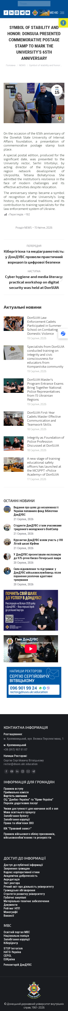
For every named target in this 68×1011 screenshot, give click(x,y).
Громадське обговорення (19, 890)
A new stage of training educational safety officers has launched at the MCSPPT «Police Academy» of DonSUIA (44, 466)
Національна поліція (16, 935)
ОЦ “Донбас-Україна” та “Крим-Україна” (28, 799)
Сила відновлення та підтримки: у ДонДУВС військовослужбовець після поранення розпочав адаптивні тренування (37, 574)
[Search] (46, 3)
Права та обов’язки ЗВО (19, 823)
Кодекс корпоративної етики (22, 872)
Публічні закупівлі (15, 897)
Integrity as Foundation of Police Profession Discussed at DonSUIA (45, 441)
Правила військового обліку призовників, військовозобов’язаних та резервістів (29, 835)
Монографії (11, 912)
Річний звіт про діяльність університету (29, 886)
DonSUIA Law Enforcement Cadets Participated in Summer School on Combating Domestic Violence (44, 325)
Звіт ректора (12, 883)
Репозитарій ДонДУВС (18, 964)
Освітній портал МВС (17, 932)
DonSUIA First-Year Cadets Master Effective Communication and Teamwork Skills (44, 418)
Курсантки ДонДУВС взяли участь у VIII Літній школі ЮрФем (38, 541)
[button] (63, 23)
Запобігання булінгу (16, 816)
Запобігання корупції (17, 819)
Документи (10, 904)
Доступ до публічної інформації (23, 865)
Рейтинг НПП (12, 908)
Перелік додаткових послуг (21, 803)
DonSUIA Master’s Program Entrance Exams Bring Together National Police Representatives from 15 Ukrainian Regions (45, 389)
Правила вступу (13, 788)
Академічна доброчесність (21, 876)
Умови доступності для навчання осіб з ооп (31, 808)
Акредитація (12, 879)
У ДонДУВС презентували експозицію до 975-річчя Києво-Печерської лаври (37, 556)
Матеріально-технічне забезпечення (26, 901)
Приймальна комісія (16, 792)
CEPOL (8, 955)
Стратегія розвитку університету (24, 894)
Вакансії (9, 915)
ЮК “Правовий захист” (18, 828)
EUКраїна (9, 959)
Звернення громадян (17, 868)
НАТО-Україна (12, 952)
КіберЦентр (11, 943)
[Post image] (14, 323)
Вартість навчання (15, 796)
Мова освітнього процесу (19, 812)
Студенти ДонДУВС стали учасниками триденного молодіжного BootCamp (37, 527)
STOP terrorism (13, 948)
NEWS (10, 87)
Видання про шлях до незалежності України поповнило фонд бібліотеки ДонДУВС (36, 511)
